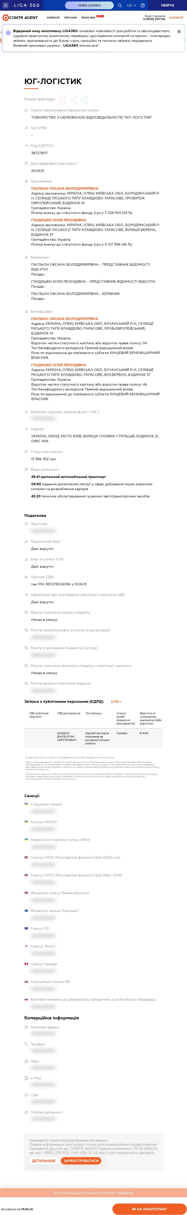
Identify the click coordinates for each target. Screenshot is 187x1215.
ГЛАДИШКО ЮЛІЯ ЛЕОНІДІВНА (58, 220)
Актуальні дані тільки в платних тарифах (93, 1193)
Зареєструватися (81, 1161)
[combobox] (116, 702)
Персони (70, 17)
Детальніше (44, 1161)
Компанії (53, 17)
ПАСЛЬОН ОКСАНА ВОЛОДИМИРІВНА (64, 188)
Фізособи (90, 17)
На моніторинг (151, 1209)
